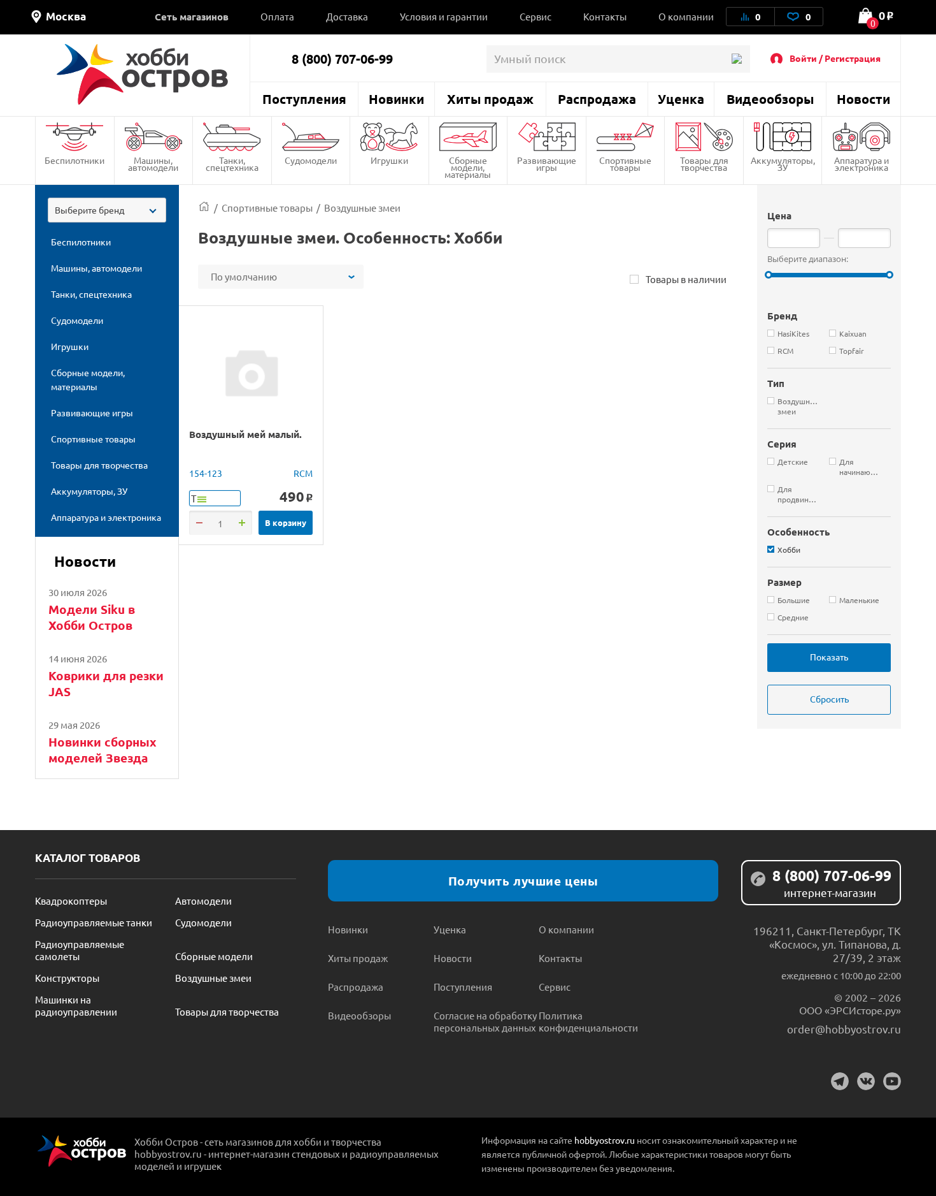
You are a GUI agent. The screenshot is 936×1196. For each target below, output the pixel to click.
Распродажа (597, 99)
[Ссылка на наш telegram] (840, 1081)
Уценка (681, 99)
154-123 (205, 473)
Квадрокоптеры (71, 900)
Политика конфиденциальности (588, 1021)
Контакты (605, 16)
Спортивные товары (625, 163)
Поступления (304, 99)
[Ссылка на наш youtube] (892, 1081)
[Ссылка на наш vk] (866, 1081)
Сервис (535, 16)
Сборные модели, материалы (467, 167)
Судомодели (311, 160)
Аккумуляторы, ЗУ (783, 163)
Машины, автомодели (153, 163)
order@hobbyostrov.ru (844, 1028)
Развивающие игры (546, 163)
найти (736, 59)
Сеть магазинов (192, 16)
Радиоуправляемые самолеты (79, 950)
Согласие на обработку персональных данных (485, 1021)
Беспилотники (74, 160)
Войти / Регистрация (835, 58)
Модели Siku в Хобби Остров (91, 617)
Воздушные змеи (213, 978)
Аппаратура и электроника (861, 163)
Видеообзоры (770, 99)
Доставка (347, 16)
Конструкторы (67, 978)
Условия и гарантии (444, 16)
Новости (863, 99)
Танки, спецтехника (232, 163)
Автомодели (203, 900)
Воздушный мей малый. (245, 434)
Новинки (396, 99)
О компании (686, 16)
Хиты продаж (490, 99)
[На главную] (142, 74)
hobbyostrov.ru (604, 1140)
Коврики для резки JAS (106, 683)
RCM (303, 473)
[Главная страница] (204, 207)
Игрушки (389, 160)
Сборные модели (214, 956)
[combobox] (107, 210)
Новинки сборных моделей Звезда (102, 750)
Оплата (277, 16)
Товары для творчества (704, 163)
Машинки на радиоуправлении (76, 1005)
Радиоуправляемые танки (93, 922)
